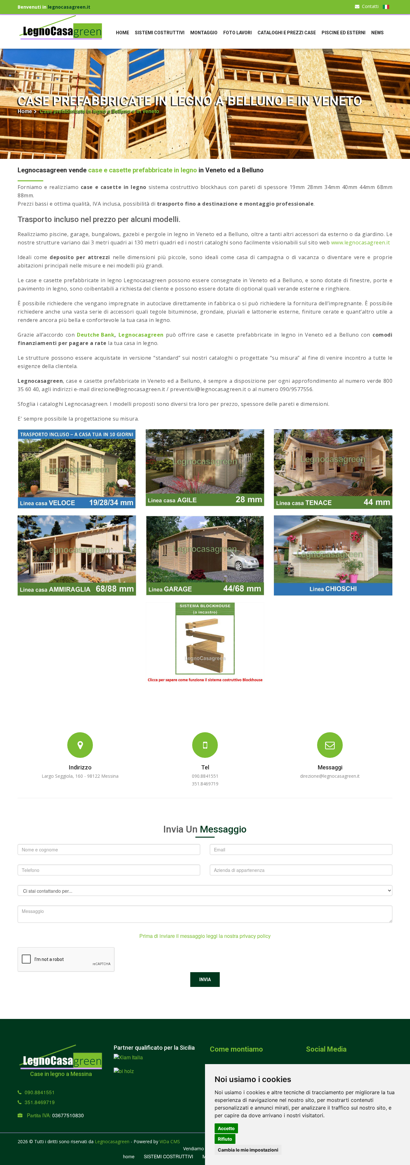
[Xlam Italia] (128, 1061)
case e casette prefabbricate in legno (142, 170)
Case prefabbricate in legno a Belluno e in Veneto (99, 111)
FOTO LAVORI (237, 32)
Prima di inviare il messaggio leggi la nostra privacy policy (205, 935)
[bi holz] (124, 1074)
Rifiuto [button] (225, 1139)
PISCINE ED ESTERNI (343, 32)
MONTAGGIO (203, 32)
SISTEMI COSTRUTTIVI (159, 32)
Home (25, 111)
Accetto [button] (226, 1128)
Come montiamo (236, 1049)
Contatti (370, 6)
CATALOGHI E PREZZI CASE (287, 32)
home (122, 32)
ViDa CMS (170, 1141)
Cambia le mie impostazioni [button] (248, 1150)
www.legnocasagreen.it (360, 242)
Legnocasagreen (141, 334)
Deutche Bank (95, 334)
